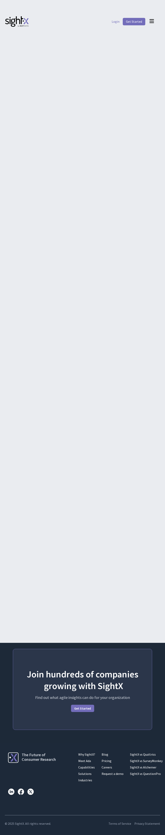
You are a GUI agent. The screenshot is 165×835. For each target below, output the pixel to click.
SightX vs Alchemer (143, 767)
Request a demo (113, 774)
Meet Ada (84, 761)
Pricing (106, 761)
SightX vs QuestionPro (145, 774)
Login (116, 21)
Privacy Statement (147, 824)
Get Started (134, 21)
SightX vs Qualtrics (143, 754)
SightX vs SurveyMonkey (146, 761)
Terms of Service (119, 824)
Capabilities (86, 767)
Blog (105, 754)
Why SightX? (86, 754)
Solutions (85, 774)
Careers (107, 767)
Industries (85, 780)
